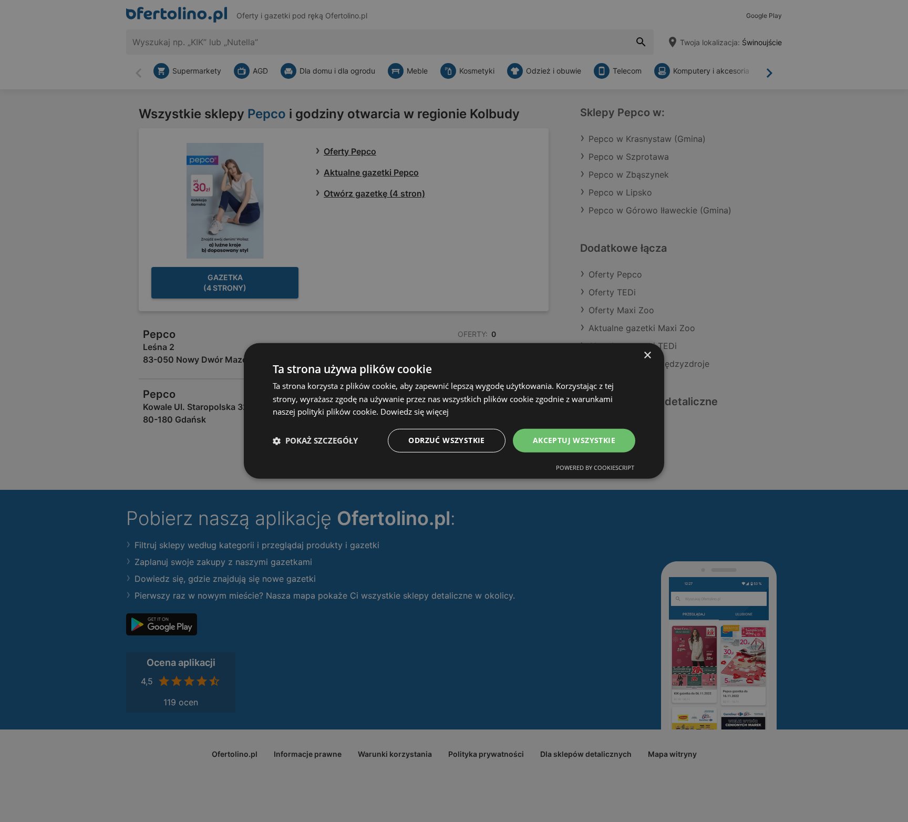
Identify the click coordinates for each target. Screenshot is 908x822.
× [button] (647, 355)
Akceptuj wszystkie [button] (574, 440)
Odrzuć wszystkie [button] (446, 440)
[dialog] (454, 411)
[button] (315, 441)
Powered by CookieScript (595, 467)
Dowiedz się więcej (414, 412)
